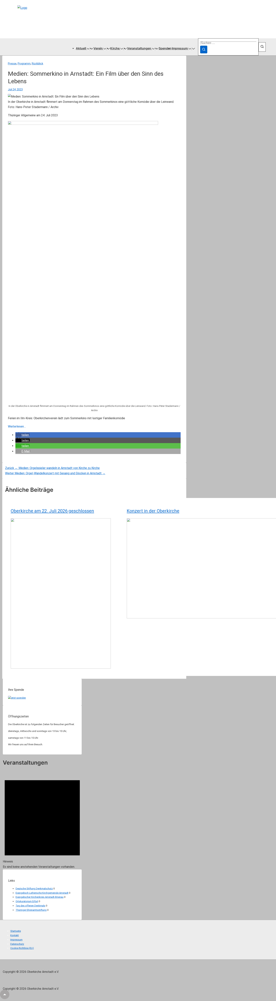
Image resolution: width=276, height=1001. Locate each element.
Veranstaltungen (139, 48)
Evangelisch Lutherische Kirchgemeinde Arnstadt (42, 892)
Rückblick (37, 63)
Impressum (180, 48)
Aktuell (81, 48)
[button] (22, 435)
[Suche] (203, 49)
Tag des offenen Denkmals (30, 905)
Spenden (165, 48)
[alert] (42, 820)
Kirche (115, 48)
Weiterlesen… (17, 426)
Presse (12, 63)
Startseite (15, 931)
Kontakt (14, 935)
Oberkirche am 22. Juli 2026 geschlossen (52, 511)
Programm (24, 63)
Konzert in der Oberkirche (153, 511)
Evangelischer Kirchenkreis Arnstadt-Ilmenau (39, 897)
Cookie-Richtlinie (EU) (22, 948)
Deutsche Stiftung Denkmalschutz (34, 888)
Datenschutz (17, 944)
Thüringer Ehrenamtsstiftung (31, 910)
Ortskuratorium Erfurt (27, 901)
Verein (98, 48)
